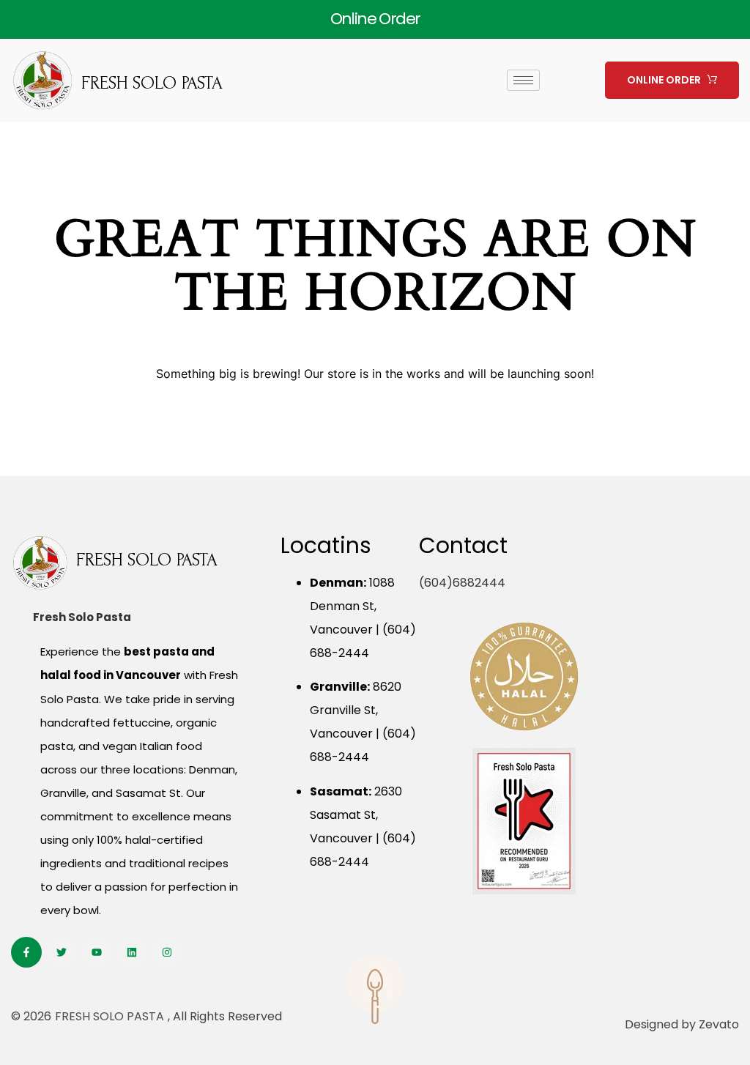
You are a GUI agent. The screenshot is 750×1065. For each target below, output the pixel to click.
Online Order (375, 18)
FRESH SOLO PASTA (152, 83)
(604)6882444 (462, 582)
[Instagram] (167, 952)
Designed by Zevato (682, 1024)
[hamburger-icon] (523, 80)
